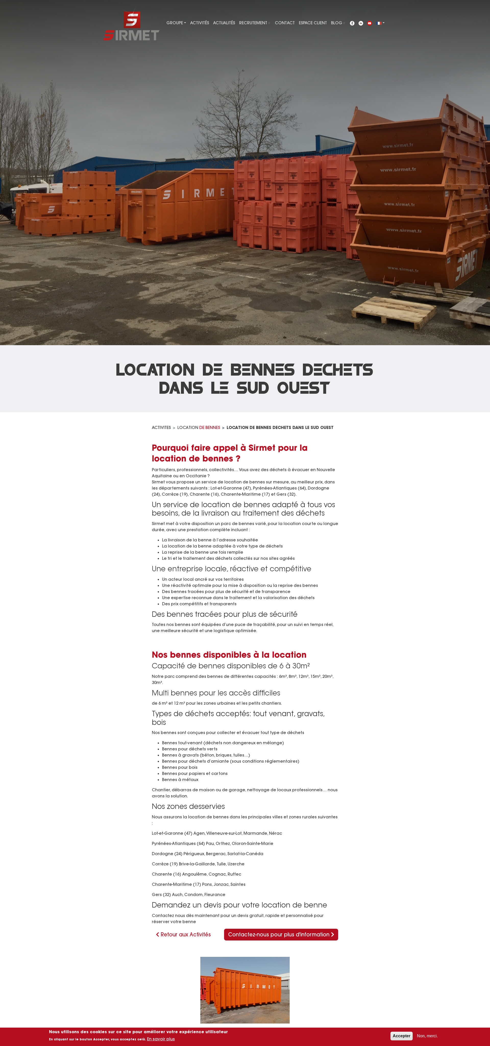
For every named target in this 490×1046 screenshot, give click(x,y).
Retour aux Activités (185, 934)
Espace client (313, 22)
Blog (336, 22)
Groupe (174, 22)
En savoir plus (161, 1038)
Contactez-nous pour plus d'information (279, 934)
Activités (199, 22)
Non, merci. (427, 1036)
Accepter (401, 1036)
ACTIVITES (161, 427)
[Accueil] (131, 22)
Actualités (224, 22)
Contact (285, 22)
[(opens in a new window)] (352, 23)
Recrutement (253, 22)
